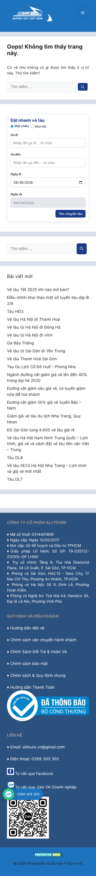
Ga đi (14, 135)
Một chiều (21, 126)
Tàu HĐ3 (15, 311)
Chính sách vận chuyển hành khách (43, 640)
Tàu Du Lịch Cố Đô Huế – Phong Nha (41, 366)
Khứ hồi (40, 126)
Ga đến (15, 154)
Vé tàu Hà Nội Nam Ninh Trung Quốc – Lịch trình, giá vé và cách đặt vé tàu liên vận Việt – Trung (48, 444)
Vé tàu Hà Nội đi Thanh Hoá (33, 319)
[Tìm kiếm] (83, 87)
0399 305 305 (28, 794)
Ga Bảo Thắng (20, 343)
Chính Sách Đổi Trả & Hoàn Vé (38, 651)
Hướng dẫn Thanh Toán (32, 687)
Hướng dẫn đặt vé (27, 628)
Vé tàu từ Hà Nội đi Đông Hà (34, 327)
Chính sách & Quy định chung (37, 675)
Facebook (44, 773)
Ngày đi (15, 174)
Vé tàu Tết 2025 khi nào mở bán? (38, 289)
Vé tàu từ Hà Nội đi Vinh (30, 335)
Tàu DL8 (15, 457)
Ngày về (16, 194)
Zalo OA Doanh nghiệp (56, 787)
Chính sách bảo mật (29, 663)
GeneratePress (48, 868)
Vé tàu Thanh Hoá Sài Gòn (32, 359)
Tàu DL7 (15, 479)
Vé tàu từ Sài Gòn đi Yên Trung (36, 351)
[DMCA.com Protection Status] (48, 856)
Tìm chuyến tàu (70, 214)
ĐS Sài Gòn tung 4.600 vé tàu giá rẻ (41, 430)
